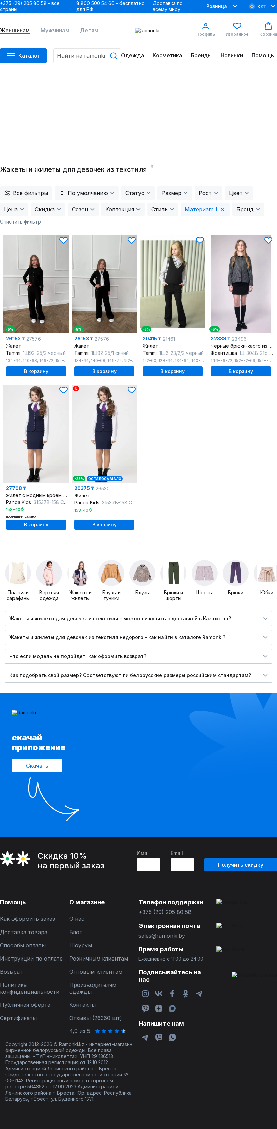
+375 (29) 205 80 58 (165, 912)
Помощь (263, 55)
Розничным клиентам (98, 958)
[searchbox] (87, 55)
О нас (76, 919)
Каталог (29, 55)
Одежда (132, 55)
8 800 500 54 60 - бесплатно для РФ (110, 6)
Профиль (205, 34)
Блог (75, 932)
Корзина (268, 34)
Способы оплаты (23, 945)
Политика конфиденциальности (29, 988)
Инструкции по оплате (31, 958)
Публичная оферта (25, 1005)
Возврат (11, 972)
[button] (63, 240)
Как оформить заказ (27, 919)
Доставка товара (23, 932)
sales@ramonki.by (161, 936)
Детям (89, 30)
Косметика (167, 55)
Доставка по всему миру (168, 6)
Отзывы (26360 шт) (95, 1018)
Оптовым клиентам (95, 972)
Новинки (232, 55)
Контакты (82, 1005)
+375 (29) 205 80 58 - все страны (30, 6)
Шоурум (80, 945)
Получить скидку (240, 864)
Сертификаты (18, 1018)
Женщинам (15, 30)
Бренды (201, 55)
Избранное (237, 34)
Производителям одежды (92, 988)
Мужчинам (55, 30)
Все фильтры (30, 193)
